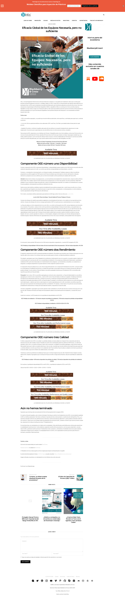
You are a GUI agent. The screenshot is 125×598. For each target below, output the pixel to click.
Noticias (78, 576)
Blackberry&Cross (25, 447)
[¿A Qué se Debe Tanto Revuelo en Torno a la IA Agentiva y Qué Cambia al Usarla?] (73, 501)
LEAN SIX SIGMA (49, 576)
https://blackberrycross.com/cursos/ (62, 454)
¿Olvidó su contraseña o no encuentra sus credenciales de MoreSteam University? (51, 518)
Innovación (62, 576)
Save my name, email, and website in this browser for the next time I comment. (42, 557)
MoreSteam (44, 444)
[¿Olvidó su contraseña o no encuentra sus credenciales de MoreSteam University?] (51, 501)
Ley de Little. (70, 194)
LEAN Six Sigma (51, 24)
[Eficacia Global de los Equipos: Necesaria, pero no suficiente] (52, 67)
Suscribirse (94, 57)
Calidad (56, 576)
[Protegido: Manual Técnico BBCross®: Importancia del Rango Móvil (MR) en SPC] (30, 501)
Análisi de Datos (70, 576)
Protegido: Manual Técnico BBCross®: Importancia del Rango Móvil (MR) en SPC (30, 518)
